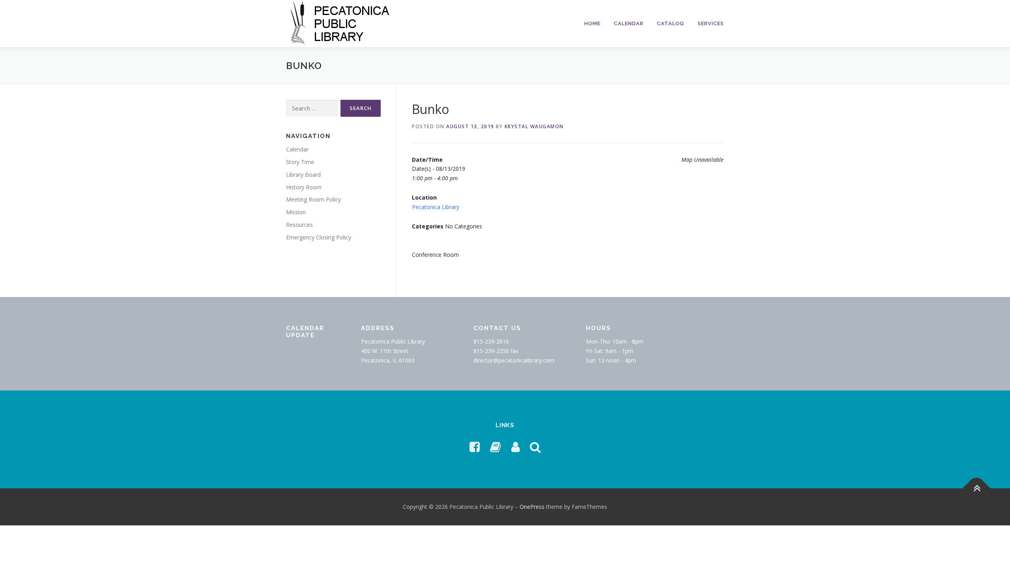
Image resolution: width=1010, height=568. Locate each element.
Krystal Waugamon (534, 126)
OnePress (532, 506)
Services (711, 23)
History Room (304, 187)
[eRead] (495, 447)
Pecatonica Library (435, 207)
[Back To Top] (977, 488)
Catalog (670, 23)
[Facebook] (474, 447)
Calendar (628, 23)
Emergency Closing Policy (318, 237)
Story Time (300, 162)
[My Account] (515, 447)
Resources (299, 224)
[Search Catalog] (535, 447)
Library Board (303, 174)
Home (592, 23)
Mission (296, 212)
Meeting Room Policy (313, 199)
